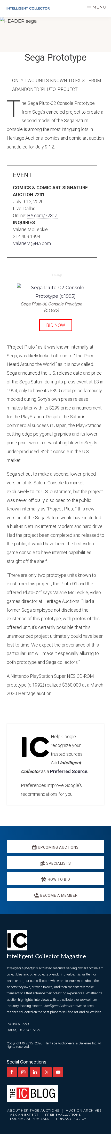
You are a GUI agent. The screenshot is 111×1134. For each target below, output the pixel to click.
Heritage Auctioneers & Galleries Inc (70, 1043)
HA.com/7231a (42, 215)
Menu (99, 7)
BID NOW (55, 325)
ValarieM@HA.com (32, 243)
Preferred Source (68, 771)
